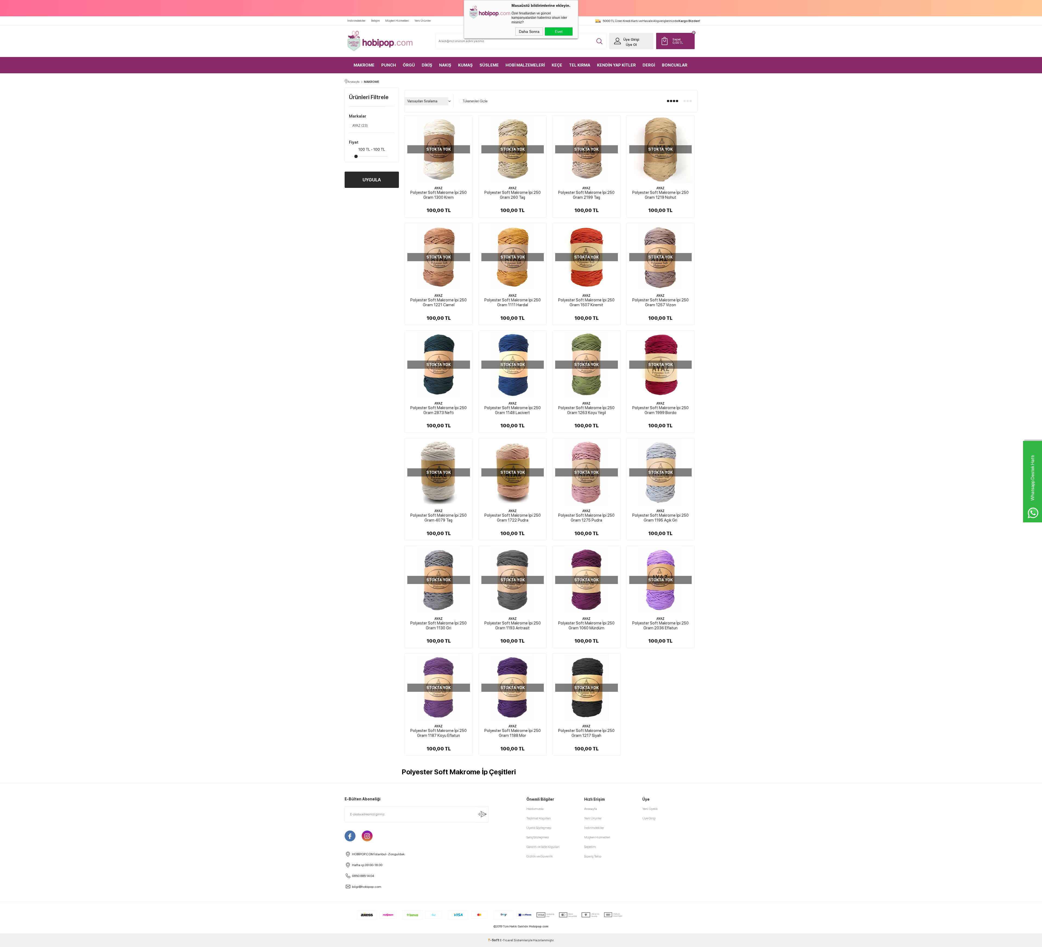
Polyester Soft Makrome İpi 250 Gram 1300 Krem (438, 195)
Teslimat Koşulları (538, 818)
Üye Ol (631, 45)
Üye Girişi (631, 39)
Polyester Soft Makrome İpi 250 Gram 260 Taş (512, 195)
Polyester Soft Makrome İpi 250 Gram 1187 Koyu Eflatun (438, 733)
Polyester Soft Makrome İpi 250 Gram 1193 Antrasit (512, 625)
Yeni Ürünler (422, 20)
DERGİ (649, 65)
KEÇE (557, 65)
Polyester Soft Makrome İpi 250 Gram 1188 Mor (512, 733)
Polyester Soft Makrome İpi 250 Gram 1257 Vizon (660, 302)
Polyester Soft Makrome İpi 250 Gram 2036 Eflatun (660, 625)
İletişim (375, 20)
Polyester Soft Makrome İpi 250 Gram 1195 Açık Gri (660, 518)
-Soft (494, 940)
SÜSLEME (489, 65)
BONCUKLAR (674, 65)
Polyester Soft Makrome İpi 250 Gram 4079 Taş (438, 518)
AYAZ (360, 126)
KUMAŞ (465, 65)
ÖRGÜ (409, 65)
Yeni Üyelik (650, 809)
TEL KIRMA (579, 65)
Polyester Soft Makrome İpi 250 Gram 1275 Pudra (586, 518)
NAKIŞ (445, 65)
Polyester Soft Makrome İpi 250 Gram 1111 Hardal (512, 302)
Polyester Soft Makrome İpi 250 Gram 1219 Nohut (660, 195)
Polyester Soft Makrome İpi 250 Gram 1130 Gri (438, 625)
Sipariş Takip (592, 856)
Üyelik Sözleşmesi (538, 828)
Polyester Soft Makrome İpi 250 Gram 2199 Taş (586, 195)
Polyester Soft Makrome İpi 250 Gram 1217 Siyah (586, 733)
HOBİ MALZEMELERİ (525, 65)
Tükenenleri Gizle (475, 101)
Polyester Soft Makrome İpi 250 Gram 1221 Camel (438, 302)
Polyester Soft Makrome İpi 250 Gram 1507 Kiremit (586, 302)
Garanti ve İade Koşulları (543, 847)
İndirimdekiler (356, 20)
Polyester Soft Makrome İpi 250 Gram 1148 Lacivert (512, 410)
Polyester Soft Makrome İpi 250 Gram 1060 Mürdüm (586, 625)
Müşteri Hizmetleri (397, 20)
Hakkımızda (535, 809)
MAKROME (364, 65)
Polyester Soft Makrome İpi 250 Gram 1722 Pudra (512, 518)
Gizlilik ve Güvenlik (539, 856)
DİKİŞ (427, 65)
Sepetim (590, 847)
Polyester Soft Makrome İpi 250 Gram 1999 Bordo (660, 410)
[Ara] (599, 41)
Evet (559, 31)
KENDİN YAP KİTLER (616, 65)
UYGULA (372, 179)
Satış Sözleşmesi (537, 837)
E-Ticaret (506, 940)
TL (677, 41)
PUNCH (388, 65)
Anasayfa (590, 809)
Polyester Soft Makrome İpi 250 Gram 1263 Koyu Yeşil (586, 410)
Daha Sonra (529, 31)
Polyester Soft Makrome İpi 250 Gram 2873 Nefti (438, 410)
